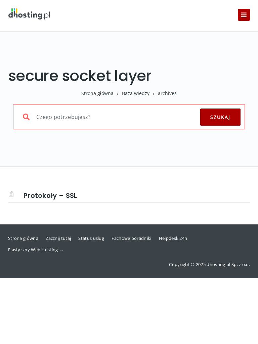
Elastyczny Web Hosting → (35, 250)
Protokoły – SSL (50, 195)
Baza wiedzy (135, 93)
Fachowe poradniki (131, 238)
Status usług (91, 238)
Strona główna (97, 93)
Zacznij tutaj (58, 238)
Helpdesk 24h (173, 238)
